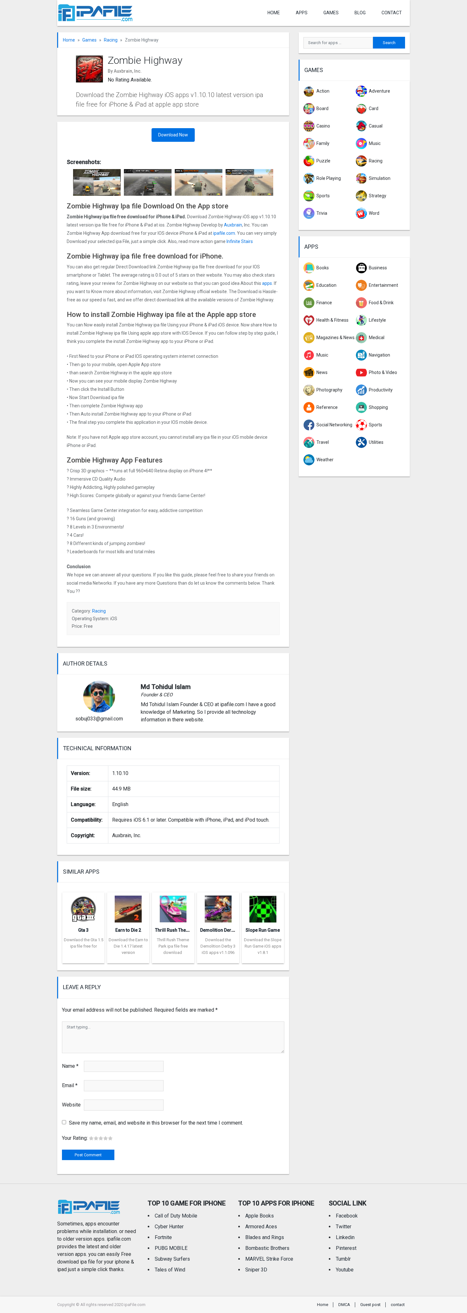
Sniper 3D (256, 1270)
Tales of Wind (170, 1270)
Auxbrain (233, 224)
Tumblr (343, 1259)
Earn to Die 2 (128, 930)
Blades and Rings (264, 1237)
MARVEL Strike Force (269, 1259)
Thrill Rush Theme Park (179, 930)
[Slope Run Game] (262, 907)
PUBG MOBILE (171, 1248)
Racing (111, 40)
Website (71, 1105)
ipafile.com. (224, 233)
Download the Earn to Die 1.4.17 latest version (128, 946)
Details (83, 958)
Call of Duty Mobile (176, 1216)
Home (273, 12)
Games (331, 12)
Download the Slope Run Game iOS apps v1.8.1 (262, 946)
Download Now (173, 134)
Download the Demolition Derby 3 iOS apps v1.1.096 (217, 946)
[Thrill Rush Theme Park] (172, 907)
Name (70, 1066)
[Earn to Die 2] (128, 907)
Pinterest (346, 1248)
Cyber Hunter (169, 1227)
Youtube (345, 1270)
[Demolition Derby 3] (218, 907)
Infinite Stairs (240, 241)
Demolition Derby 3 (220, 930)
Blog (360, 12)
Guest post (370, 1304)
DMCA (344, 1304)
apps (267, 283)
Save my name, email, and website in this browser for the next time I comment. (156, 1123)
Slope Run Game (263, 930)
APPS (302, 12)
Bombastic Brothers (267, 1248)
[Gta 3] (83, 907)
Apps (311, 246)
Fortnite (163, 1237)
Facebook (347, 1216)
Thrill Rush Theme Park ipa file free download (173, 946)
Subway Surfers (172, 1259)
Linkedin (345, 1237)
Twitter (343, 1227)
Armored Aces (261, 1227)
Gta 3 (83, 930)
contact (392, 12)
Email (70, 1085)
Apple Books (259, 1216)
